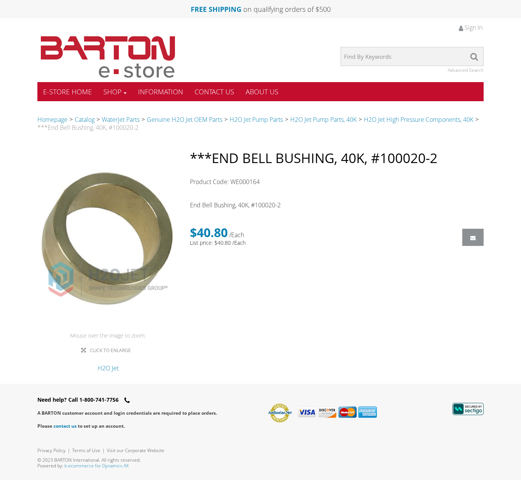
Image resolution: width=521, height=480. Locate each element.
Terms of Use (86, 450)
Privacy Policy (51, 450)
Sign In (472, 27)
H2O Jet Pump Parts (256, 119)
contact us (65, 426)
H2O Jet (108, 368)
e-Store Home (67, 91)
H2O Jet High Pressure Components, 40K (418, 119)
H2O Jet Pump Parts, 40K (323, 119)
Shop (112, 91)
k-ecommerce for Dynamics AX (96, 465)
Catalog (85, 119)
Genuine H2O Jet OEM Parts (184, 119)
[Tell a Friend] (473, 237)
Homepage (52, 119)
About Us (262, 91)
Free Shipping (216, 9)
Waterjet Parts (121, 119)
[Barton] (107, 56)
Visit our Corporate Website (135, 450)
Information (160, 91)
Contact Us (214, 91)
